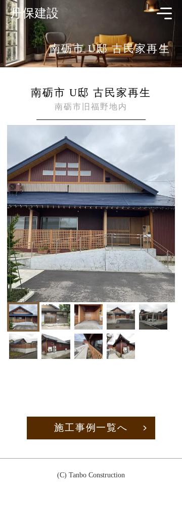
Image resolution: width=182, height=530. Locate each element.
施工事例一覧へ (91, 427)
